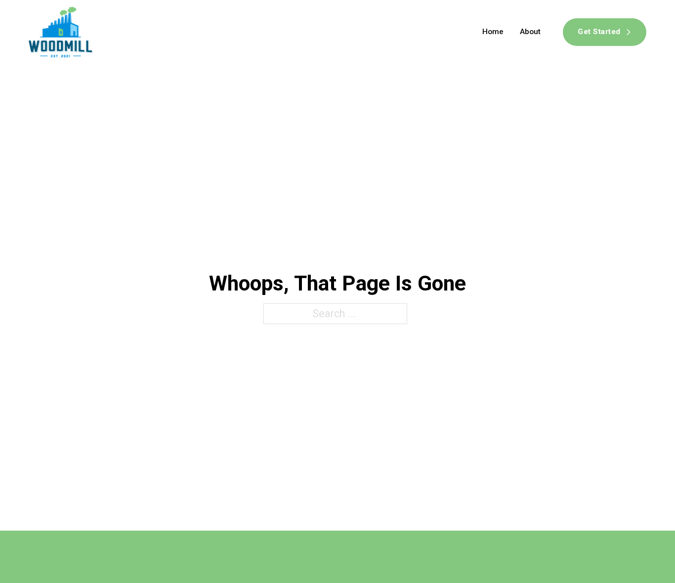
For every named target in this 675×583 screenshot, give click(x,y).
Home (493, 31)
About (530, 31)
